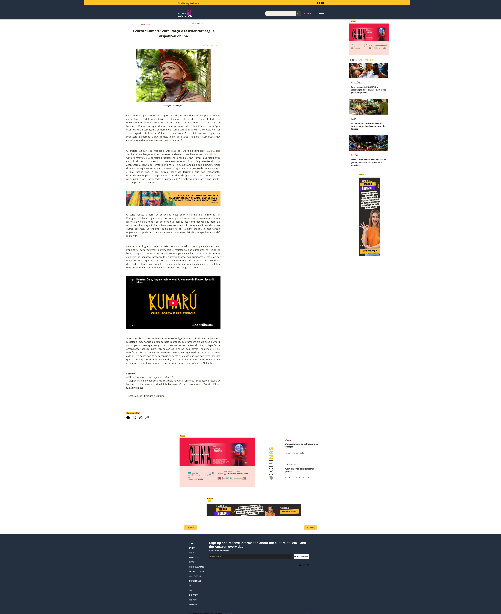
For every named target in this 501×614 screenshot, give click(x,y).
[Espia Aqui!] (321, 14)
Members (193, 604)
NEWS (191, 562)
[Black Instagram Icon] (307, 565)
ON (190, 585)
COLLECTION (195, 576)
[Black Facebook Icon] (304, 565)
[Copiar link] (147, 417)
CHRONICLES (195, 581)
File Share (193, 600)
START (192, 543)
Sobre (191, 553)
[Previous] (348, 39)
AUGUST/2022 (195, 557)
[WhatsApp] (140, 417)
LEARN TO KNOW (196, 571)
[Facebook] (318, 3)
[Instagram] (322, 3)
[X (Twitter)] (134, 417)
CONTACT (193, 595)
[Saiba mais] (368, 39)
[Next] (389, 39)
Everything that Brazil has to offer (188, 4)
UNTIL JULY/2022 (196, 567)
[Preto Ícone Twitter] (300, 565)
